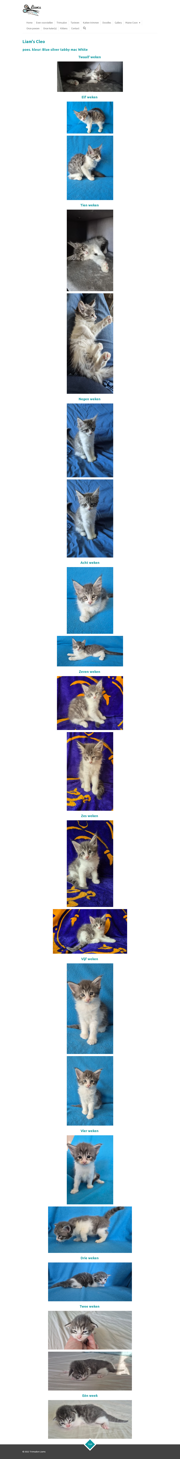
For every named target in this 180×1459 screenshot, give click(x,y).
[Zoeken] (84, 28)
